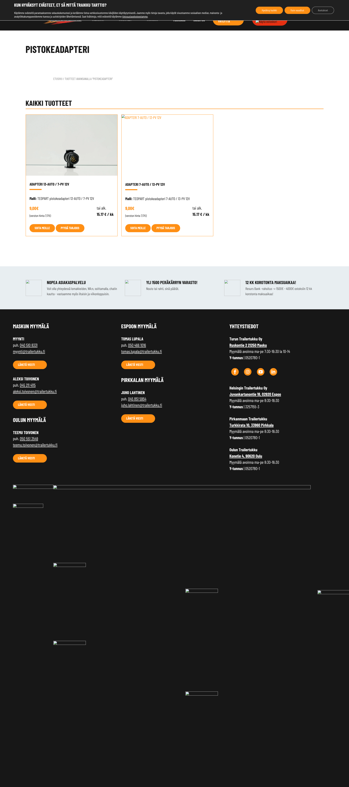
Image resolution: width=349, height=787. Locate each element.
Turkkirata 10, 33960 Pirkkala (251, 425)
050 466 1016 (137, 345)
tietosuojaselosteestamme (135, 16)
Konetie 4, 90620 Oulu (245, 456)
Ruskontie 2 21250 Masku (248, 345)
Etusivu (57, 79)
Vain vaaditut (297, 10)
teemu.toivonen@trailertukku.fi (35, 444)
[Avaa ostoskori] (266, 22)
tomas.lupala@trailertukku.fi (141, 351)
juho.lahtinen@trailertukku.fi (141, 405)
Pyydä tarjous (70, 228)
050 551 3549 (29, 438)
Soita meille (42, 228)
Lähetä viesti (26, 365)
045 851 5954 (137, 398)
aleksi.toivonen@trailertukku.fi (35, 391)
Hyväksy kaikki (269, 10)
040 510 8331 (29, 345)
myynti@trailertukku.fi (29, 351)
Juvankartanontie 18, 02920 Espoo (255, 394)
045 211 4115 (28, 385)
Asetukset (323, 10)
